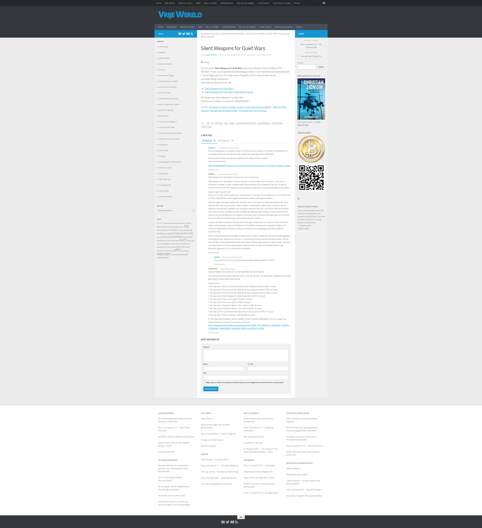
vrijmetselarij (163, 257)
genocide (165, 234)
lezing (185, 237)
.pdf (208, 123)
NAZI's (183, 240)
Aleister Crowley (208, 446)
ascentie (162, 52)
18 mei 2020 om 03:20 (227, 269)
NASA (177, 241)
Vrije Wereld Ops (165, 196)
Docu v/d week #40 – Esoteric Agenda (218, 433)
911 (162, 223)
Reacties (210, 140)
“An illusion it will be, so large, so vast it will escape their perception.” (240, 107)
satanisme (179, 247)
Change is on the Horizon (212, 440)
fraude (159, 233)
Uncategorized (165, 185)
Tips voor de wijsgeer (245, 3)
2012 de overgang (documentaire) (216, 484)
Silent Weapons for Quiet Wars (219, 88)
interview (166, 237)
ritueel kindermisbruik (178, 244)
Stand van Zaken (185, 3)
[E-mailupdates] (179, 33)
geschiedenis (175, 233)
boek (176, 227)
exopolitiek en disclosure (168, 98)
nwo (192, 240)
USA (181, 251)
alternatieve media (169, 223)
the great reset (169, 251)
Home (158, 3)
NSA (189, 241)
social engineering (263, 123)
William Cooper (206, 127)
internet (159, 237)
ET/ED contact (164, 93)
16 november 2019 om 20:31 (232, 257)
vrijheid (185, 254)
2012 (158, 223)
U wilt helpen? (263, 3)
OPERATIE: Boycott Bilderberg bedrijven (176, 436)
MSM (173, 241)
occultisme (163, 145)
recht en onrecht (165, 168)
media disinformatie (167, 127)
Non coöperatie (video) (254, 436)
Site (204, 373)
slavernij (187, 247)
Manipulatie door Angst (296, 474)
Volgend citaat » (303, 228)
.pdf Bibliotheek (226, 3)
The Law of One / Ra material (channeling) (219, 471)
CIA (186, 226)
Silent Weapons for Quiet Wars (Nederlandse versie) (229, 92)
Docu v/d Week (210, 3)
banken (188, 223)
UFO (177, 250)
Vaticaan (163, 254)
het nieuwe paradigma (168, 121)
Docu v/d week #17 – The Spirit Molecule (219, 465)
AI (212, 123)
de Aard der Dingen (166, 75)
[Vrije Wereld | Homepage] (180, 15)
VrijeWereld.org (176, 255)
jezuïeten (177, 236)
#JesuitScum (206, 418)
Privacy (297, 3)
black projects (164, 58)
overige (162, 156)
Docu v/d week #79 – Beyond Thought (303, 489)
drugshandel (182, 230)
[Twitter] (183, 33)
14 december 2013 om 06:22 (228, 148)
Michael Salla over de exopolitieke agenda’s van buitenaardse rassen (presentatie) (173, 468)
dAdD (198, 3)
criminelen (173, 230)
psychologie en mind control (170, 162)
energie (232, 123)
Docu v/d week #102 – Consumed (259, 465)
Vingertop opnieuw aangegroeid (258, 471)
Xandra (216, 257)
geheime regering (166, 110)
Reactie (206, 347)
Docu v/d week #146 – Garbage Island (261, 493)
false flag (189, 230)
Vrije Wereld (170, 3)
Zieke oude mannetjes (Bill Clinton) (259, 477)
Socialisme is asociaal (253, 442)
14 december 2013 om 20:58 (227, 174)
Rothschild (171, 247)
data (225, 123)
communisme (162, 230)
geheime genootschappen (169, 104)
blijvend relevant (210, 34)
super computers (277, 123)
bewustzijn (162, 226)
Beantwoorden (213, 169)
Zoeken (300, 63)
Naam (205, 364)
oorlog (159, 244)
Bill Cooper (218, 123)
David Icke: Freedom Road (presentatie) (304, 496)
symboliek (160, 251)
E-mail (250, 364)
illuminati (188, 233)
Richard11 (212, 148)
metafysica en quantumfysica (170, 133)
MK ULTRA (167, 241)
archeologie (163, 47)
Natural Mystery (293, 468)
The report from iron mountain (253, 110)
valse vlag (186, 251)
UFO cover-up (164, 179)
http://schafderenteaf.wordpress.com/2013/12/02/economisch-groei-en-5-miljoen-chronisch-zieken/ (249, 166)
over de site (163, 150)
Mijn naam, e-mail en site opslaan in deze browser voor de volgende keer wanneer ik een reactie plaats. (245, 382)
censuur (181, 227)
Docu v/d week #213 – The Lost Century (304, 445)
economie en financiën (232, 34)
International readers (282, 3)
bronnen (162, 70)
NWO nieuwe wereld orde (259, 34)
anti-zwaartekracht (180, 223)
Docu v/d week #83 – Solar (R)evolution (219, 478)
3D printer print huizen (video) (171, 495)
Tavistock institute (166, 452)
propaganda (165, 244)
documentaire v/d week (168, 81)
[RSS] (191, 33)
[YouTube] (187, 33)
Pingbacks (227, 140)
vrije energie (164, 191)
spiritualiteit (163, 173)
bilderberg (170, 227)
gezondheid (163, 116)
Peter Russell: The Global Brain (215, 459)
